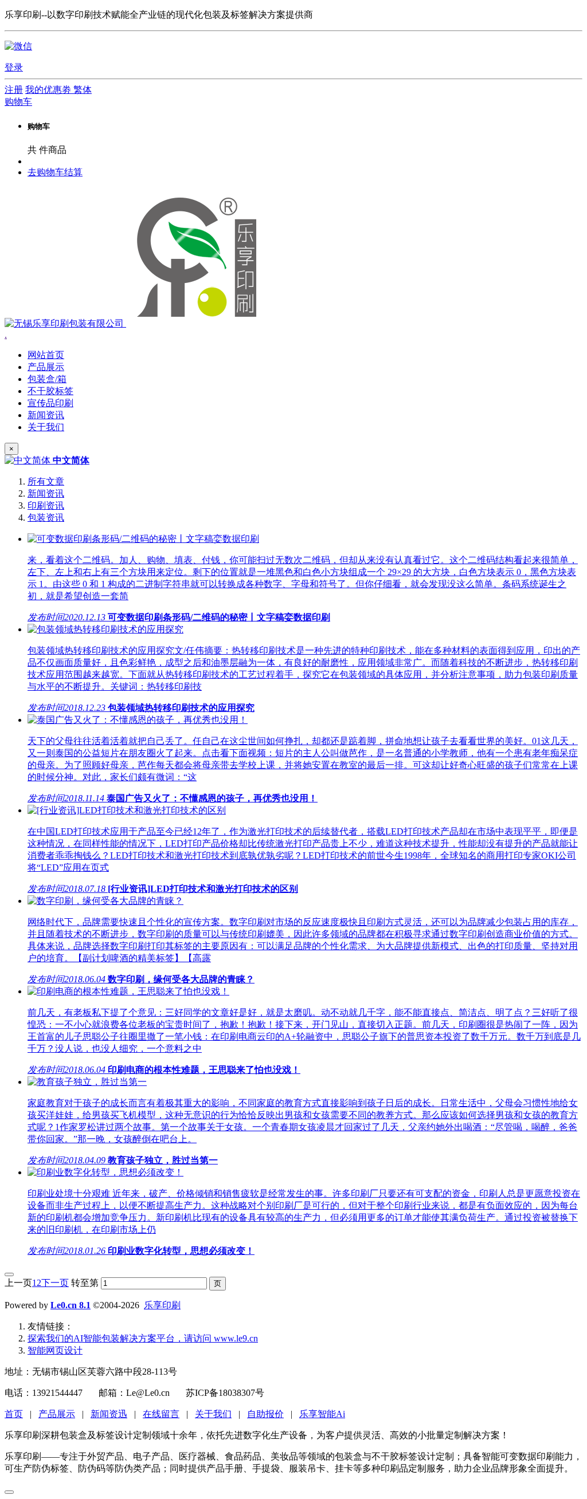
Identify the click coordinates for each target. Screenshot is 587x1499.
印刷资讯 (46, 505)
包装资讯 (46, 517)
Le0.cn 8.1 (70, 1305)
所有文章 (46, 481)
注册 (14, 90)
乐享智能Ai (322, 1414)
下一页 (55, 1283)
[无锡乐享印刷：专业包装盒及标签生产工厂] (134, 323)
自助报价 (265, 1414)
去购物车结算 (55, 172)
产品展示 (56, 1414)
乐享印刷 (162, 1305)
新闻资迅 (109, 1414)
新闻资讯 (46, 493)
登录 (14, 67)
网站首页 (46, 355)
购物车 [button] (18, 102)
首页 (14, 1414)
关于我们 (213, 1414)
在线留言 (161, 1414)
